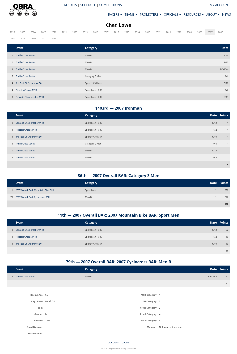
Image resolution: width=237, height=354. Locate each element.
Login (125, 342)
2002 (43, 38)
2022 (54, 32)
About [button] (212, 14)
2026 (12, 32)
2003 (33, 38)
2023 (43, 32)
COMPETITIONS (110, 5)
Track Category (147, 320)
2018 (95, 32)
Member (151, 326)
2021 (64, 32)
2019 (85, 32)
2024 (33, 32)
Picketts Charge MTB (26, 90)
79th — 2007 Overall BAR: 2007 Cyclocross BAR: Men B (118, 262)
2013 (147, 32)
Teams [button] (130, 14)
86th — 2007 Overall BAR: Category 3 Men (118, 175)
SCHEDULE (88, 5)
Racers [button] (114, 14)
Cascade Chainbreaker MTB (30, 97)
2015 (126, 32)
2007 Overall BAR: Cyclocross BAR (33, 197)
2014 (137, 32)
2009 (189, 32)
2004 (23, 38)
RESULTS (70, 5)
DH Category (149, 301)
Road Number (35, 326)
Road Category (148, 314)
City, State (37, 301)
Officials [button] (171, 14)
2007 (210, 32)
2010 (178, 32)
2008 (199, 32)
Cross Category (148, 307)
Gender (38, 314)
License (38, 320)
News (226, 14)
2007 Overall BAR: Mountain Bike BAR (35, 190)
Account (113, 342)
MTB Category (148, 294)
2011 (168, 32)
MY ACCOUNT (220, 5)
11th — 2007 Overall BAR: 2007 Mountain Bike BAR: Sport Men (118, 215)
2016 (116, 32)
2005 (12, 38)
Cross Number (35, 333)
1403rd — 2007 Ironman (118, 108)
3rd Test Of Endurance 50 (28, 83)
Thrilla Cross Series (25, 55)
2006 (220, 32)
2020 (74, 32)
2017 (106, 32)
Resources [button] (193, 14)
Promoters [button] (149, 14)
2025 (22, 32)
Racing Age (36, 294)
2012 (158, 32)
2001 (54, 38)
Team (39, 307)
